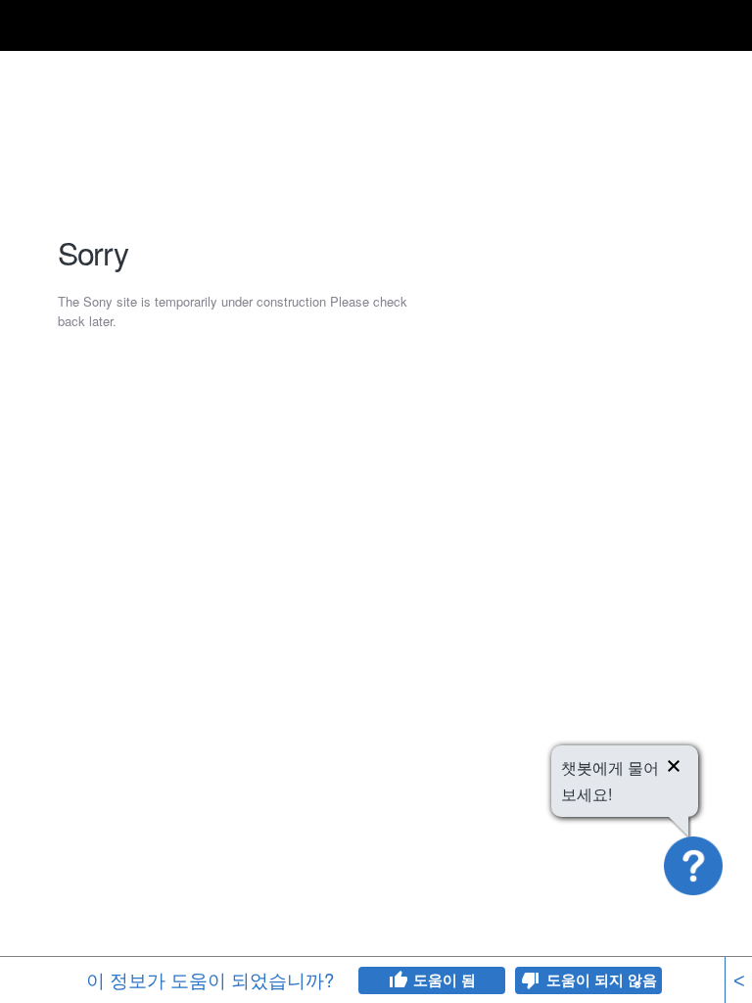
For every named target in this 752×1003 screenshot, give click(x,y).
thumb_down (530, 980)
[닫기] (673, 769)
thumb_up (397, 980)
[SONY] (90, 26)
